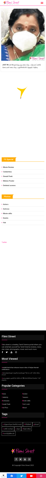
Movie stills (7, 213)
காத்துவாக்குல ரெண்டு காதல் (12, 424)
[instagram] (41, 476)
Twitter (4, 242)
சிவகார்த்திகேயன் (9, 433)
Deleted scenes (9, 185)
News (4, 394)
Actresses (5, 401)
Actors (5, 204)
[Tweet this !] (21, 476)
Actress (6, 209)
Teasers (25, 397)
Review (24, 394)
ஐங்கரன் (36, 424)
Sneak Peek (8, 176)
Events (5, 218)
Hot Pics (5, 408)
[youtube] (31, 476)
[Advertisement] (18, 134)
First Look (26, 404)
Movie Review (8, 167)
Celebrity (5, 397)
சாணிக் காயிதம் (8, 429)
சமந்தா (17, 429)
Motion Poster (8, 181)
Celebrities (7, 172)
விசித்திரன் (27, 424)
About (24, 408)
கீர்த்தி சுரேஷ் (26, 429)
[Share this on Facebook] (12, 476)
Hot (4, 223)
